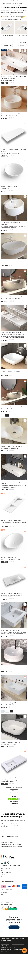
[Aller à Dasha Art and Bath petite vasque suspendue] (14, 208)
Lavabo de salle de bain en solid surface (11, 844)
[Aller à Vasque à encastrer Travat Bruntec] (14, 578)
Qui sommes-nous (5, 868)
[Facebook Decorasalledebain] (2, 863)
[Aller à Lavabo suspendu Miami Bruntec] (14, 615)
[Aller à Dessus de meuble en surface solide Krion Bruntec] (14, 135)
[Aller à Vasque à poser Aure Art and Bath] (14, 356)
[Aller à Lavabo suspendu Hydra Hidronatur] (14, 318)
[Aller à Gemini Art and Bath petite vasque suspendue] (14, 467)
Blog (2, 876)
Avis (2, 870)
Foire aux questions (6, 872)
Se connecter (4, 892)
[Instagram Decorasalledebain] (5, 863)
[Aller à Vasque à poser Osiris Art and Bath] (14, 431)
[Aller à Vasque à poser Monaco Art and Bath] (14, 246)
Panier (2, 897)
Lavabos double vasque (7, 842)
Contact (3, 874)
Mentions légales (5, 944)
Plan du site (3, 951)
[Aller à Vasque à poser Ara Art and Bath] (14, 652)
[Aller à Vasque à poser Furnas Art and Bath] (14, 282)
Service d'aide (14, 927)
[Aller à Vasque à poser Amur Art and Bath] (14, 727)
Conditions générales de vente (8, 947)
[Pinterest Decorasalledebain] (8, 863)
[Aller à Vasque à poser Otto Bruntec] (14, 172)
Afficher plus (14, 791)
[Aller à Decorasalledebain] (14, 857)
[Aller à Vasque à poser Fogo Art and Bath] (14, 688)
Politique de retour (18, 949)
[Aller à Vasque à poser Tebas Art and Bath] (14, 99)
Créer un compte (5, 894)
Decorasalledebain (5, 0)
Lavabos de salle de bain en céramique (10, 848)
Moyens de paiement (6, 949)
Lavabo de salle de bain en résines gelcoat (11, 846)
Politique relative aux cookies (8, 945)
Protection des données (18, 944)
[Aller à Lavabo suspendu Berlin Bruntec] (14, 763)
